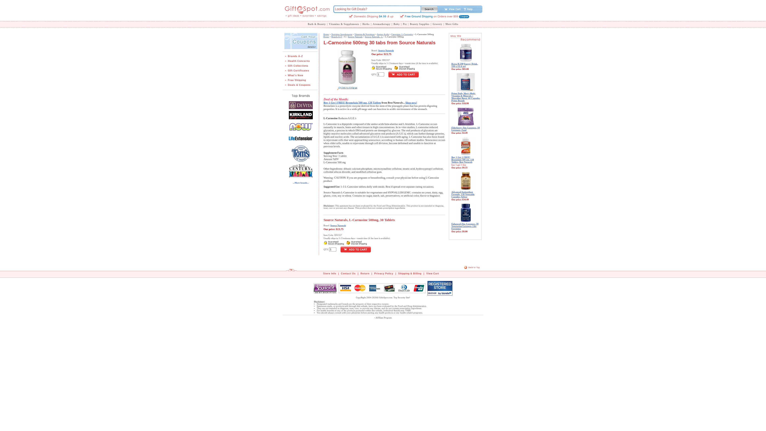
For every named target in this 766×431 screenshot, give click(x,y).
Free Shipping (297, 80)
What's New (295, 75)
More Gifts (451, 24)
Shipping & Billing (409, 273)
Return (364, 273)
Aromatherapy (381, 24)
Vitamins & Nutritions (364, 34)
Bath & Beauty (317, 24)
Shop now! (411, 102)
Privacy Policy (383, 273)
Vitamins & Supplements (344, 24)
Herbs (366, 24)
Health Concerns (299, 61)
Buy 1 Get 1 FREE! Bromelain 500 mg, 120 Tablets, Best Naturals (462, 159)
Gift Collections (298, 65)
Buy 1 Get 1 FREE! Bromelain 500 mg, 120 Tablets (352, 102)
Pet (405, 24)
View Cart (432, 273)
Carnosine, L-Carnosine (402, 34)
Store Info (329, 273)
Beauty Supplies (419, 24)
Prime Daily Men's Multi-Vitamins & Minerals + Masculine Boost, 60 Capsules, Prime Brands (465, 97)
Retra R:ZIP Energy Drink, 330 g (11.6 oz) (464, 65)
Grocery (437, 24)
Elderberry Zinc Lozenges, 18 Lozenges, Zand (465, 129)
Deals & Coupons (299, 85)
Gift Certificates (298, 70)
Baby (397, 24)
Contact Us (348, 273)
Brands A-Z (295, 56)
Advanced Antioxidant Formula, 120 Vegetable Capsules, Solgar (463, 194)
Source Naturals (355, 37)
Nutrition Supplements (341, 34)
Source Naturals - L (374, 37)
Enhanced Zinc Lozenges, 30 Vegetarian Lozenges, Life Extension (465, 226)
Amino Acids (383, 34)
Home (326, 34)
